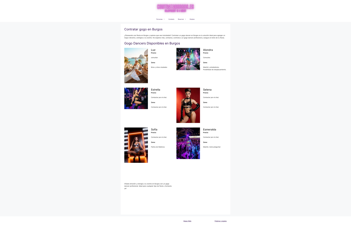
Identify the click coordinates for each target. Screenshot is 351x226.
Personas (159, 19)
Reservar (181, 19)
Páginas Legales (221, 221)
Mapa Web (187, 221)
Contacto (171, 19)
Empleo (192, 19)
